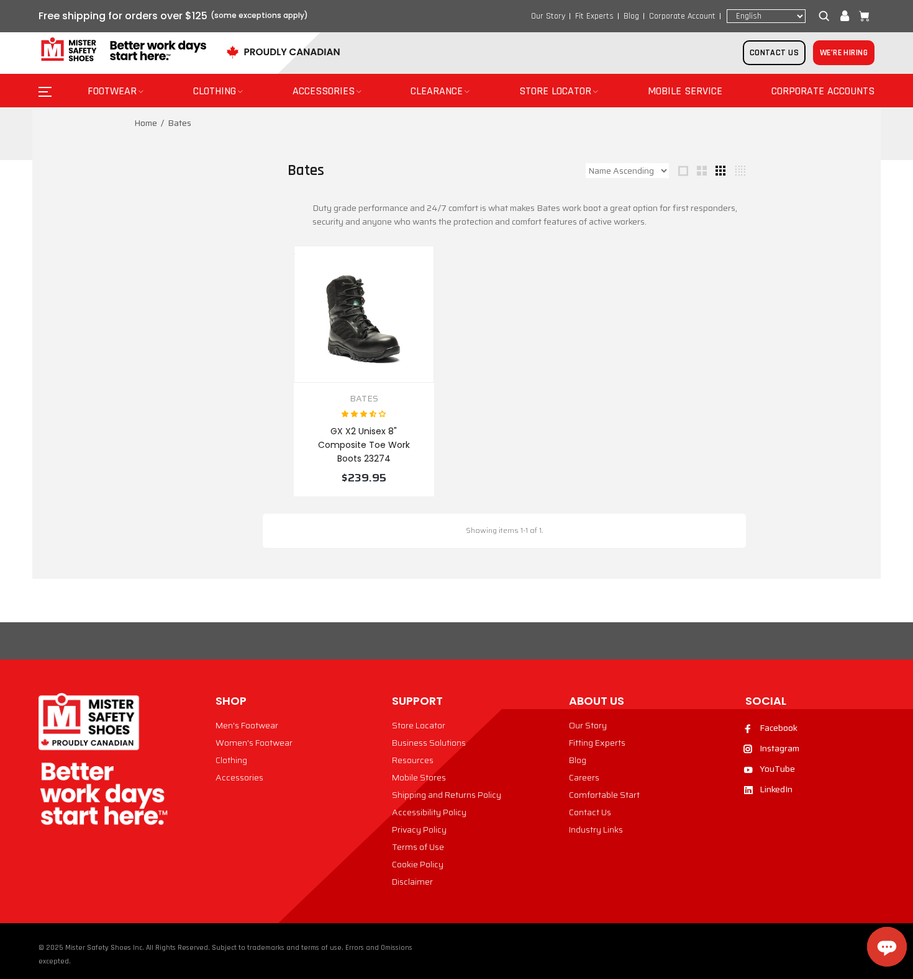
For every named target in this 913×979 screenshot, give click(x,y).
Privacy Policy (419, 829)
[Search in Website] (826, 16)
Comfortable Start (604, 795)
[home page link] (122, 50)
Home (145, 123)
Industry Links (596, 829)
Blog (631, 16)
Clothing (231, 760)
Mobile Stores (419, 777)
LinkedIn (776, 789)
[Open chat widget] (887, 947)
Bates (364, 399)
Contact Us (590, 812)
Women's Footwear (254, 742)
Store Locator (418, 725)
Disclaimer (412, 881)
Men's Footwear (247, 725)
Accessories (239, 777)
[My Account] (844, 16)
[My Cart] (861, 16)
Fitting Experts (597, 742)
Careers (584, 777)
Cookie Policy (417, 864)
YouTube (777, 769)
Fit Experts (594, 16)
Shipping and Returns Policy (446, 795)
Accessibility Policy (429, 812)
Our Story (548, 16)
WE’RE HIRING (844, 52)
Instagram (779, 748)
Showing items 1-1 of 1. (504, 530)
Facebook (778, 728)
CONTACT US (774, 52)
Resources (413, 760)
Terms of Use (418, 847)
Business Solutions (429, 742)
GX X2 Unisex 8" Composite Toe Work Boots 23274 (364, 445)
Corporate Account (682, 16)
